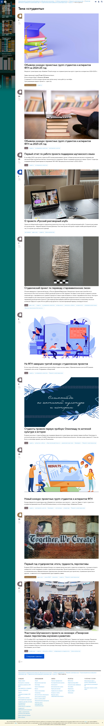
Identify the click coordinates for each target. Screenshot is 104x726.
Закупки (20, 692)
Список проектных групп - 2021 (7, 20)
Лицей (36, 680)
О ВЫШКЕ (21, 678)
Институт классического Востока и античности (34, 308)
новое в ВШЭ (48, 577)
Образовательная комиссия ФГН (6, 38)
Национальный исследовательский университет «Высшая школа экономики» (35, 672)
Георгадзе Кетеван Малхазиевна (8, 50)
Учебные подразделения (59, 672)
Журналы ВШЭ (71, 690)
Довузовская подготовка (40, 682)
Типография (70, 686)
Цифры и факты (21, 680)
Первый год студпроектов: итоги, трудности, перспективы (56, 563)
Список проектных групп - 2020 (7, 16)
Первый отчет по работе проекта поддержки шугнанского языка (59, 153)
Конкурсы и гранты (55, 692)
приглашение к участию (54, 148)
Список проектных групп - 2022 (7, 25)
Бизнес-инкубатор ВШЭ (40, 698)
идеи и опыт (35, 232)
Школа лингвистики (49, 232)
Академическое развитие (57, 690)
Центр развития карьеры (40, 696)
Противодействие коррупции (25, 699)
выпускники (55, 577)
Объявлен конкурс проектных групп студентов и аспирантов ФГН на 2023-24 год (57, 142)
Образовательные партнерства (42, 700)
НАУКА (53, 678)
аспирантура (66, 508)
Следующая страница (33, 656)
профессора (32, 651)
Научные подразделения (56, 680)
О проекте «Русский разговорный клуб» (46, 221)
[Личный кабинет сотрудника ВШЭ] (99, 1)
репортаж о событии (70, 305)
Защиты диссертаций (55, 688)
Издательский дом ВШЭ (73, 682)
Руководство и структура (23, 682)
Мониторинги (54, 684)
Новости (55, 674)
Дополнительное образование (42, 694)
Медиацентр (70, 688)
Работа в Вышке (21, 717)
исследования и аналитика (41, 148)
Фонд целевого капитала (23, 697)
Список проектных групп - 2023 (7, 29)
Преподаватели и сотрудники (24, 688)
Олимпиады (37, 684)
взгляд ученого (59, 305)
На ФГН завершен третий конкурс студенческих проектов (56, 363)
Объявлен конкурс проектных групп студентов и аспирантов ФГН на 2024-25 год (57, 66)
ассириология (79, 305)
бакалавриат (78, 443)
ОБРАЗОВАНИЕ (39, 678)
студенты (39, 85)
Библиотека (70, 680)
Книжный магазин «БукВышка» (74, 684)
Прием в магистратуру (40, 690)
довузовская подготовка (67, 443)
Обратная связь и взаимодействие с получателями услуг (39, 704)
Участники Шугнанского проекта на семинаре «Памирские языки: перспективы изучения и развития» (56, 634)
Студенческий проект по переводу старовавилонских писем (57, 288)
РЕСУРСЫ (70, 678)
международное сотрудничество (62, 651)
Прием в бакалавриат (39, 686)
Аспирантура (37, 692)
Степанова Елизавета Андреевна (7, 55)
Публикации (70, 692)
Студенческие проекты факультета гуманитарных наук (39, 674)
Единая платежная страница (24, 715)
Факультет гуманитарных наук (56, 373)
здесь (86, 721)
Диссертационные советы (57, 686)
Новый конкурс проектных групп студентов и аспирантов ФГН (58, 498)
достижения (28, 232)
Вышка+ (36, 688)
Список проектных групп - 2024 (7, 34)
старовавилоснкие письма (90, 305)
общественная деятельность (53, 443)
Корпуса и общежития (23, 690)
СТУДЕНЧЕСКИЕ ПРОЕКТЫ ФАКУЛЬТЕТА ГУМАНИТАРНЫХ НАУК (6, 8)
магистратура (58, 508)
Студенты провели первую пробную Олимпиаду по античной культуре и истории (57, 430)
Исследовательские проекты (57, 682)
